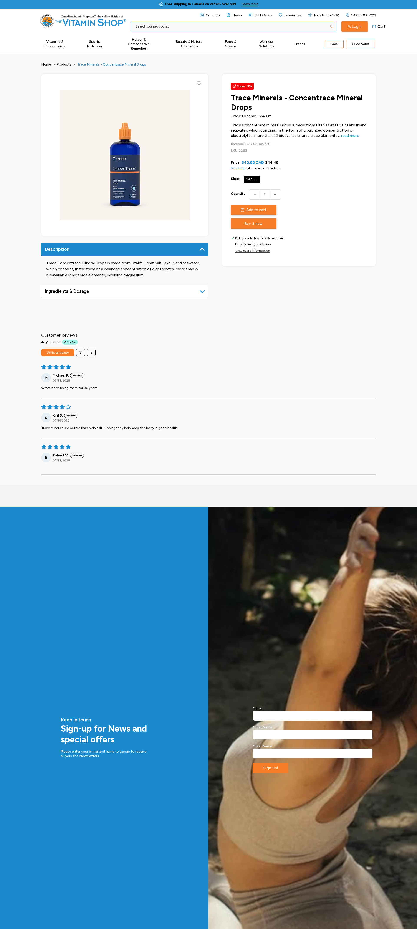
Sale (334, 44)
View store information (252, 251)
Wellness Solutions (266, 44)
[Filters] (80, 352)
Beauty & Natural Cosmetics (189, 44)
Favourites (293, 15)
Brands (299, 44)
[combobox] (234, 26)
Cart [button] (374, 26)
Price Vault (360, 44)
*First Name (263, 727)
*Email (258, 708)
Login (357, 26)
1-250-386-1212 (326, 15)
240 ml (252, 179)
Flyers (237, 15)
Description (57, 249)
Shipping (238, 168)
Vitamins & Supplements (55, 44)
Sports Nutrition (94, 44)
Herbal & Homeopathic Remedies (139, 44)
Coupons (213, 15)
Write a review (58, 352)
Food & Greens (231, 44)
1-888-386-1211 (363, 15)
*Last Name (262, 746)
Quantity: (238, 194)
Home (46, 64)
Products (64, 64)
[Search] (332, 26)
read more (350, 135)
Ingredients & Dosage (67, 291)
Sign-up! (270, 767)
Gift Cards (263, 15)
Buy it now (254, 224)
